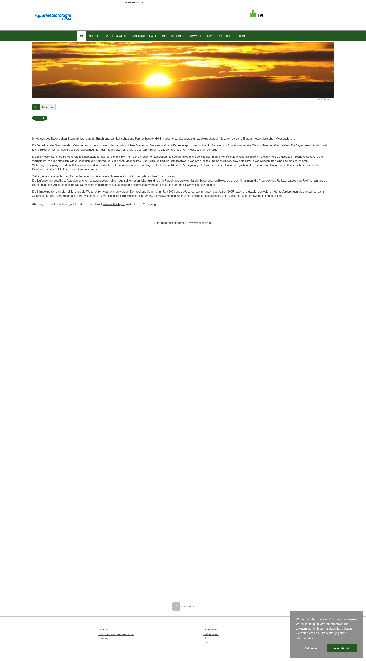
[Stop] (43, 118)
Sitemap (103, 638)
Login (240, 36)
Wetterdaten (116, 36)
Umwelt (195, 36)
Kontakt (103, 629)
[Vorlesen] (36, 118)
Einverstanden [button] (341, 648)
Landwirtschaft (144, 36)
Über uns (47, 107)
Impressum (210, 629)
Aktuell (94, 36)
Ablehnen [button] (310, 648)
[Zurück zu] (36, 107)
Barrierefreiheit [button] (134, 2)
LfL (205, 638)
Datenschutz (211, 633)
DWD (210, 36)
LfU (100, 642)
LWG (206, 642)
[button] (81, 36)
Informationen (173, 36)
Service (225, 36)
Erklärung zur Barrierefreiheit (116, 633)
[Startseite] (289, 13)
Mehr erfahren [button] (305, 638)
